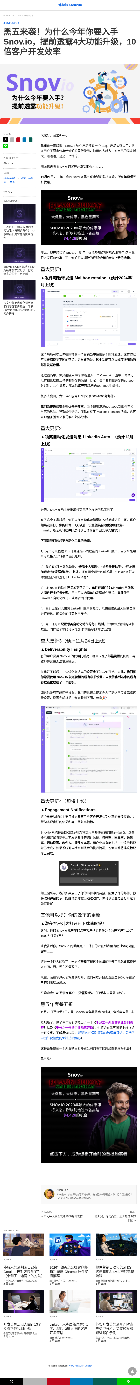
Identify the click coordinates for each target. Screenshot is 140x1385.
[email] (35, 1381)
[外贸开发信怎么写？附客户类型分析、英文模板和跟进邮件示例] (116, 1301)
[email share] (12, 139)
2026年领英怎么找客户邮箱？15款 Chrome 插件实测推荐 (69, 1272)
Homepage (9, 16)
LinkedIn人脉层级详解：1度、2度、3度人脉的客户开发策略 (69, 1329)
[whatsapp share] (30, 139)
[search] (135, 5)
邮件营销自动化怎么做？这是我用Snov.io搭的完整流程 (115, 1272)
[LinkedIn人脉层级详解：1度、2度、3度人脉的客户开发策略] (70, 1301)
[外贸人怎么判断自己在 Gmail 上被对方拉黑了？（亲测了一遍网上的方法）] (23, 1245)
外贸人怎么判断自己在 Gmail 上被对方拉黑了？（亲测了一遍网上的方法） (23, 1272)
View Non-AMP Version (80, 1365)
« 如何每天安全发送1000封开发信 (62, 1216)
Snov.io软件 (10, 177)
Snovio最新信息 (25, 16)
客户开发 (7, 1260)
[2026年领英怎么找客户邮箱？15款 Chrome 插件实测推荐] (70, 1245)
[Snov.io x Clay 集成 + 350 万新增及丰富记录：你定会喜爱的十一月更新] (19, 253)
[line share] (5, 146)
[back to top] (132, 1371)
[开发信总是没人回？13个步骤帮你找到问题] (23, 1301)
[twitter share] (5, 139)
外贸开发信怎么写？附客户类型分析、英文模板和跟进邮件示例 (114, 1329)
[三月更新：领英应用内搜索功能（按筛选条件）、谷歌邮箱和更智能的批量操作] (19, 214)
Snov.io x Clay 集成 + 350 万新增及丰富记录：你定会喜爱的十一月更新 (18, 270)
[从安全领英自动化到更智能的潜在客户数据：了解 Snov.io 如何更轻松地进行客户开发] (19, 290)
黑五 (12, 181)
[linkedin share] (24, 139)
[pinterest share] (18, 139)
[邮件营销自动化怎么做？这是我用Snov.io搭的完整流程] (116, 1245)
